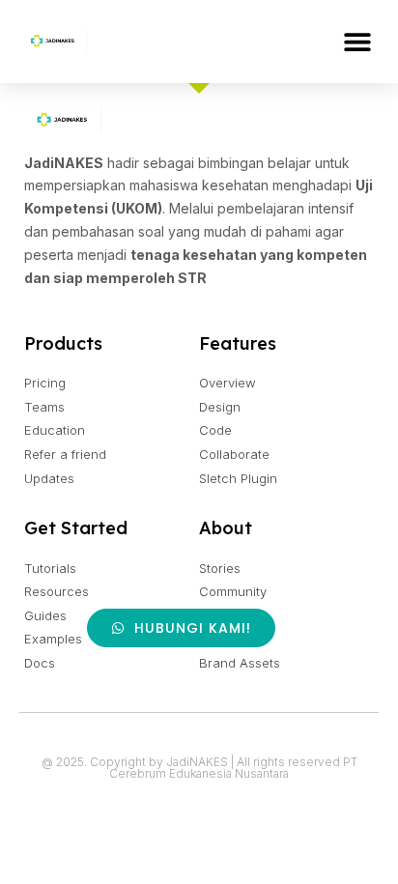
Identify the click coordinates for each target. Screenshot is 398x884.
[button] (357, 41)
